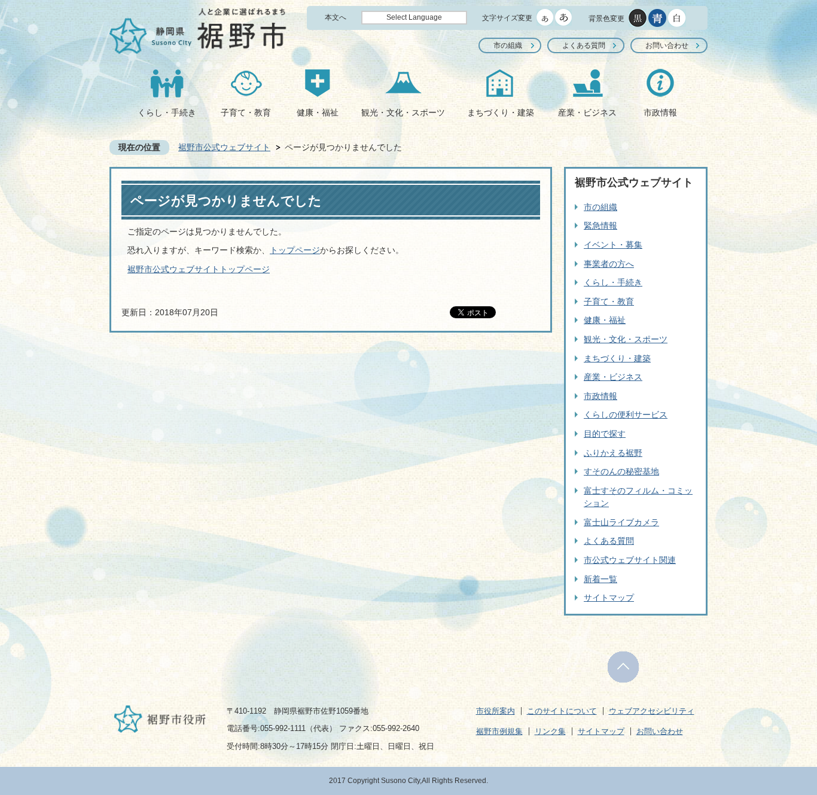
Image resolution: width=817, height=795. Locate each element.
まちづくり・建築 (500, 112)
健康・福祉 (318, 112)
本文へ (335, 17)
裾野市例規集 (499, 731)
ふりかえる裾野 (613, 453)
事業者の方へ (609, 264)
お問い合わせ (666, 45)
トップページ (295, 250)
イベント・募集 (613, 244)
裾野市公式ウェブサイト (224, 147)
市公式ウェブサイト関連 (630, 560)
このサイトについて (562, 710)
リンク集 (550, 731)
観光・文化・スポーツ (403, 112)
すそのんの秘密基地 (621, 471)
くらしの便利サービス (625, 414)
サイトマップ (609, 597)
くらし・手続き (167, 112)
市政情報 (660, 112)
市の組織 (507, 45)
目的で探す (605, 433)
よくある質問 (583, 45)
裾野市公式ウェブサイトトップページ (198, 269)
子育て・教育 (246, 112)
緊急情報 (600, 225)
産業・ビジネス (587, 112)
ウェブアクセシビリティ (651, 710)
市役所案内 (495, 710)
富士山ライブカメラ (621, 522)
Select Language (414, 17)
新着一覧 (600, 579)
